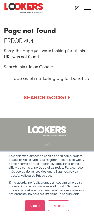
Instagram (47, 145)
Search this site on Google (28, 67)
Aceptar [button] (35, 205)
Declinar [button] (58, 205)
